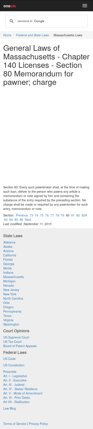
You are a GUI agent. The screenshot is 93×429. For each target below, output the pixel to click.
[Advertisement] (46, 135)
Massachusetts (13, 277)
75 (41, 215)
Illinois (7, 268)
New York (9, 294)
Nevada (8, 285)
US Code (9, 358)
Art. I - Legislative (15, 376)
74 (36, 215)
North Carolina (13, 298)
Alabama (9, 242)
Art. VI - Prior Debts (16, 397)
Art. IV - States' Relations (20, 389)
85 (16, 219)
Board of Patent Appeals (20, 346)
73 (31, 215)
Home (7, 35)
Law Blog (9, 408)
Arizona (8, 251)
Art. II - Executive (15, 380)
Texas (7, 315)
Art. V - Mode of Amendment (22, 393)
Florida (8, 259)
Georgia (8, 264)
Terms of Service (14, 423)
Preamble (9, 371)
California (9, 255)
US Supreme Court (16, 337)
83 (6, 219)
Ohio (6, 302)
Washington (11, 324)
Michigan (9, 281)
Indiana (8, 272)
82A (84, 215)
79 (62, 215)
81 (73, 215)
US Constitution (13, 365)
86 (21, 219)
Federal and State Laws (32, 35)
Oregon (8, 307)
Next (28, 219)
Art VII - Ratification (16, 402)
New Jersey (11, 290)
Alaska (7, 246)
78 (57, 215)
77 (52, 215)
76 (47, 215)
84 (11, 219)
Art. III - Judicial (13, 384)
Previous (22, 215)
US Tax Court (12, 341)
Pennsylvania (12, 311)
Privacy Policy (38, 423)
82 (78, 215)
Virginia (8, 320)
